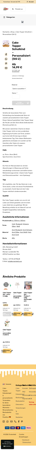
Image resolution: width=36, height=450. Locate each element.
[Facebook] (6, 54)
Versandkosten (15, 71)
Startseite (6, 32)
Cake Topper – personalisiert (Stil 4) (7, 332)
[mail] (11, 421)
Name (14, 93)
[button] (7, 444)
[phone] (15, 421)
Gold (13, 224)
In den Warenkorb (20, 103)
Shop (12, 32)
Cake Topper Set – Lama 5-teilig (7, 294)
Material (14, 85)
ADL (13, 238)
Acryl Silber (15, 232)
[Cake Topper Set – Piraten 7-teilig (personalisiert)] (28, 285)
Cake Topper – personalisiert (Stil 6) (17, 295)
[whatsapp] (7, 421)
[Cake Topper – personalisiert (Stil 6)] (17, 285)
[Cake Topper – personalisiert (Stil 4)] (7, 322)
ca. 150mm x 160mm (18, 220)
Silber (14, 226)
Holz (29, 232)
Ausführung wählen (16, 314)
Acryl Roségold (17, 230)
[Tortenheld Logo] (6, 6)
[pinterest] (22, 421)
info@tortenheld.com (15, 261)
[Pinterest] (6, 63)
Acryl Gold (15, 235)
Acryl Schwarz (27, 230)
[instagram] (4, 421)
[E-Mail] (6, 68)
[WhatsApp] (6, 59)
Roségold (19, 224)
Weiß (18, 226)
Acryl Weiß (23, 232)
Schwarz (26, 224)
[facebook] (18, 421)
